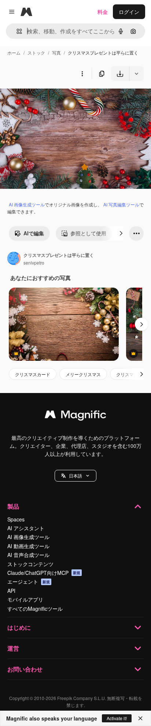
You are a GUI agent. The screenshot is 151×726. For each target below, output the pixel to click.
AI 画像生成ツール (27, 204)
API (11, 590)
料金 (102, 11)
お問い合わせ (25, 669)
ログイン (129, 11)
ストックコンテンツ (30, 564)
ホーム (14, 52)
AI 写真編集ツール (121, 204)
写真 (56, 52)
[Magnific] (75, 416)
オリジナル (50, 98)
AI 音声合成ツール (28, 554)
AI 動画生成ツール (28, 546)
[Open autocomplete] (16, 31)
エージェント (28, 581)
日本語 (75, 475)
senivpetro (33, 262)
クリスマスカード (32, 374)
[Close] (140, 718)
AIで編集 (33, 233)
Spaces (16, 519)
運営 (13, 648)
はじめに (19, 627)
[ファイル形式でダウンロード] (136, 73)
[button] (75, 476)
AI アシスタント (25, 528)
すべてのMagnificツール (35, 608)
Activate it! (117, 718)
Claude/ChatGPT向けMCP (43, 572)
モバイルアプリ (25, 599)
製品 (13, 506)
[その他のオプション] (82, 73)
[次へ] (121, 233)
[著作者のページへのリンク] (14, 259)
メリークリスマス (83, 374)
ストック (36, 52)
